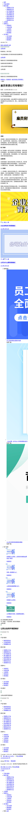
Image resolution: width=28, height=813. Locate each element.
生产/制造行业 (10, 11)
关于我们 (6, 34)
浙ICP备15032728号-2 (8, 756)
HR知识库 (9, 27)
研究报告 (9, 32)
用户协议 (6, 761)
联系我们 (9, 39)
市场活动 (9, 30)
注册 (9, 45)
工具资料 (9, 29)
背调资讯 (9, 25)
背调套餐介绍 (7, 644)
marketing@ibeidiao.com (8, 634)
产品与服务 (7, 4)
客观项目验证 (7, 640)
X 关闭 (2, 770)
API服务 (6, 21)
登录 (2, 45)
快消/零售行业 (10, 14)
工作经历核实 (7, 642)
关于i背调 (9, 36)
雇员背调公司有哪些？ (18, 79)
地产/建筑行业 (10, 13)
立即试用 (5, 45)
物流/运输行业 (10, 16)
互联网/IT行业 (10, 7)
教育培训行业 (10, 18)
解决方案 (6, 5)
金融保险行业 (10, 9)
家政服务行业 (10, 20)
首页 (5, 2)
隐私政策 (13, 761)
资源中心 (6, 23)
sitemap (2, 761)
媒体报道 (9, 38)
